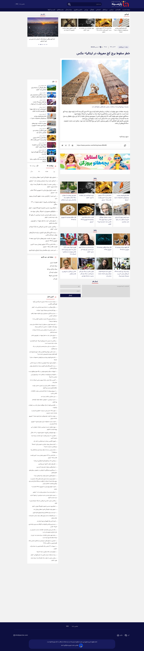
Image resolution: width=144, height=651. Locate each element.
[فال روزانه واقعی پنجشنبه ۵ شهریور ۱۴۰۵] (103, 239)
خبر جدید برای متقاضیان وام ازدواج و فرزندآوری (42, 250)
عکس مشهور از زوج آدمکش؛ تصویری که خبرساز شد (69, 29)
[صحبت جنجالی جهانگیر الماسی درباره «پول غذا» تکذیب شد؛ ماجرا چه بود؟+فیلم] (103, 209)
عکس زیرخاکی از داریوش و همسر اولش (69, 273)
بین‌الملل (105, 10)
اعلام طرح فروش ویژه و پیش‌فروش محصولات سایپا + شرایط (121, 30)
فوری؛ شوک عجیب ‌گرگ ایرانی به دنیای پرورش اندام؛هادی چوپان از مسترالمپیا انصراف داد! (69, 250)
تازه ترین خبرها (53, 276)
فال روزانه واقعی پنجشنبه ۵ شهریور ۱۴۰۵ (104, 248)
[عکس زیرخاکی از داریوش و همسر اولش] (68, 264)
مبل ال (55, 279)
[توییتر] (62, 145)
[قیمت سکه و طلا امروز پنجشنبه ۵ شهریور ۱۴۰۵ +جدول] (86, 209)
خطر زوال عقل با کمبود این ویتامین (47, 464)
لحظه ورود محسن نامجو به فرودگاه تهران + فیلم (39, 146)
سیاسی (111, 10)
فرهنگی (92, 10)
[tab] (46, 44)
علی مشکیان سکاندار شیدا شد (48, 397)
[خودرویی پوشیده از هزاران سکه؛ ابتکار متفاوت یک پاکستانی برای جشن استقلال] (68, 187)
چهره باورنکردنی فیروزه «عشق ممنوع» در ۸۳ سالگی (43, 433)
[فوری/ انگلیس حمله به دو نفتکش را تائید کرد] (51, 131)
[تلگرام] (66, 145)
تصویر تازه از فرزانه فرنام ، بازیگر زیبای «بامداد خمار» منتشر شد (104, 274)
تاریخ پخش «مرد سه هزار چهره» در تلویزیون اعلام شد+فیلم (38, 110)
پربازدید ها (50, 166)
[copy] (125, 145)
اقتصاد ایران (53, 263)
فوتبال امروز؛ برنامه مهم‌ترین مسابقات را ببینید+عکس (43, 363)
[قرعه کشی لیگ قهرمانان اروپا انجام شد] (51, 152)
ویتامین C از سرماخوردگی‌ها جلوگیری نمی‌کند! (45, 461)
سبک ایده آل (53, 266)
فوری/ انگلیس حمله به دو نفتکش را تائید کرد (39, 132)
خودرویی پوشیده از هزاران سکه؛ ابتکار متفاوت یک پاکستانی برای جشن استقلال (68, 197)
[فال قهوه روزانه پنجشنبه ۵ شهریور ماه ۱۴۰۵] (121, 239)
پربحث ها (32, 166)
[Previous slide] (29, 27)
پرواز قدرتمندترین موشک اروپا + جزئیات (46, 310)
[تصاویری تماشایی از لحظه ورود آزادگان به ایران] (40, 27)
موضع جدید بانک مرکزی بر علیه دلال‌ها (38, 160)
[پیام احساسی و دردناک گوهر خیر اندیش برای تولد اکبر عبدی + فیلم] (86, 239)
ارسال (70, 295)
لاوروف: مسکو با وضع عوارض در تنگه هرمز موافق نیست (42, 371)
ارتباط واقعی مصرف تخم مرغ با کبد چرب (46, 467)
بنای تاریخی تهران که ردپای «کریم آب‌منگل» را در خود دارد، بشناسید (122, 219)
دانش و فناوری (78, 10)
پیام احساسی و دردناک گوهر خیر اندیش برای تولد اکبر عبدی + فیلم (86, 249)
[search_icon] (69, 4)
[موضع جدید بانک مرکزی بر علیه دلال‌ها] (51, 159)
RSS (17, 4)
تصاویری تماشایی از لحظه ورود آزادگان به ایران (40, 39)
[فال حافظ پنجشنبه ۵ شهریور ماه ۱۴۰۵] (68, 209)
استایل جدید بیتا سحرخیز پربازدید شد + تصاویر (42, 181)
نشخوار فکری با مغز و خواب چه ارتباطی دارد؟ (45, 476)
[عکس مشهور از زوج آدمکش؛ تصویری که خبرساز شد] (69, 23)
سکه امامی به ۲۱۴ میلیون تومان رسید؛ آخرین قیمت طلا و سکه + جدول (104, 30)
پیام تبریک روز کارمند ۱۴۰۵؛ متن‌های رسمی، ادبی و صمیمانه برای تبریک (121, 274)
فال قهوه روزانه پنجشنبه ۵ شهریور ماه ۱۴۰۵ (122, 248)
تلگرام (121, 635)
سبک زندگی (68, 10)
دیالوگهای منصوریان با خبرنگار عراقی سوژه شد (43, 211)
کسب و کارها (52, 10)
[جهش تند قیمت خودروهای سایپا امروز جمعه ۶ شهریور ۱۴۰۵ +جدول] (51, 124)
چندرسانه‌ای (60, 10)
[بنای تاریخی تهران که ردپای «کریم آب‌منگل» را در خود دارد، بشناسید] (121, 209)
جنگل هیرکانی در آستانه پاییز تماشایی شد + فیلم (38, 89)
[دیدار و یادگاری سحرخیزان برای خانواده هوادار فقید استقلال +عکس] (51, 95)
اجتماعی (98, 10)
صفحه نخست (126, 10)
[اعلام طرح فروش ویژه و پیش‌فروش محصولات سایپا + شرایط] (121, 23)
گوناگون (126, 15)
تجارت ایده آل (53, 272)
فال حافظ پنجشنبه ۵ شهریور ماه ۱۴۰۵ (68, 218)
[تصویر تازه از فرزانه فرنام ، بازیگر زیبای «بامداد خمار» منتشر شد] (103, 264)
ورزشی (86, 10)
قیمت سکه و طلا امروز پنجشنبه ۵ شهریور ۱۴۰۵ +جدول (87, 219)
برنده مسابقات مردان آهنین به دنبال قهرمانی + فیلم (43, 555)
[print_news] (72, 145)
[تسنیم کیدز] (95, 162)
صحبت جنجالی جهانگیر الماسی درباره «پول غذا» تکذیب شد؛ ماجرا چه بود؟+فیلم (104, 220)
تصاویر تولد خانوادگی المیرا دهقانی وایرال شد (43, 177)
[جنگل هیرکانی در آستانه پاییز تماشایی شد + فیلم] (51, 88)
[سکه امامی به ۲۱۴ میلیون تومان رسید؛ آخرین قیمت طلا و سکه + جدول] (103, 23)
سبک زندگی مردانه (52, 269)
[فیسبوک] (69, 145)
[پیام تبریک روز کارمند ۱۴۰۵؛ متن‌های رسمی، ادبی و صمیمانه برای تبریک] (121, 264)
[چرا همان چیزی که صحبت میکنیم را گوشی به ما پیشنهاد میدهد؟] (51, 102)
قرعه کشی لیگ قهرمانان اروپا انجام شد (38, 153)
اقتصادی (118, 10)
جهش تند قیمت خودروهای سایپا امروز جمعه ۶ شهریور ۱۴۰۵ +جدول (39, 124)
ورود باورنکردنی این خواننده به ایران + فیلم (86, 29)
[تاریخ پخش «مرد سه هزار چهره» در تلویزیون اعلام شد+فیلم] (51, 109)
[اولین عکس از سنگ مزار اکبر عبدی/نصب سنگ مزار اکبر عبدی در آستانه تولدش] (86, 264)
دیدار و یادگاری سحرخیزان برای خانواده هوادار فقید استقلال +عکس (38, 96)
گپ (128, 635)
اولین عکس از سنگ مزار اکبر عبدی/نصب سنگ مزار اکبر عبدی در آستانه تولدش (86, 274)
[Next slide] (56, 27)
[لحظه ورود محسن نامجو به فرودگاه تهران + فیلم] (51, 145)
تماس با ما (22, 4)
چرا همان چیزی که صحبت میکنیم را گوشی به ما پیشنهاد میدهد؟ (38, 103)
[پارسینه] (119, 4)
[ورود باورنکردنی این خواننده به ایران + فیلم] (86, 23)
